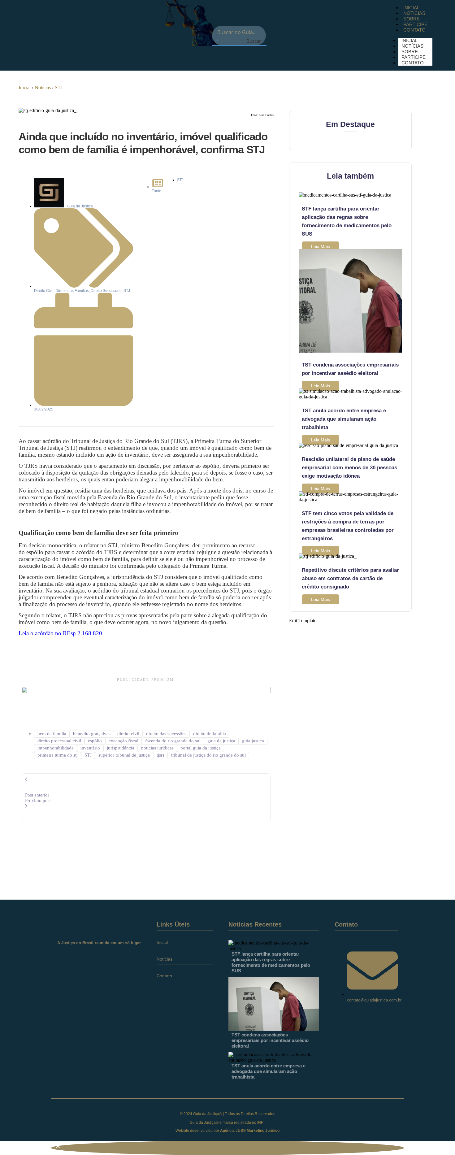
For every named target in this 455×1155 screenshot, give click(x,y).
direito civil (128, 733)
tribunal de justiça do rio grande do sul (208, 755)
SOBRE (411, 18)
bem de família (51, 733)
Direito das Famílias (72, 291)
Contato (164, 975)
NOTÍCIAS (414, 13)
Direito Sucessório (106, 291)
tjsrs (160, 755)
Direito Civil (44, 291)
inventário (90, 747)
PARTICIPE (415, 24)
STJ (59, 87)
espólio (95, 740)
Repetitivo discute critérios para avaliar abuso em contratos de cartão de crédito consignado (350, 578)
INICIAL (411, 7)
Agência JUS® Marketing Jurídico (250, 1130)
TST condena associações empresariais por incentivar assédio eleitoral (270, 1040)
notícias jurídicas (157, 747)
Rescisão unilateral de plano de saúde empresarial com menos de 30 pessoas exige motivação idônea (349, 467)
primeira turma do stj (57, 755)
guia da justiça (221, 740)
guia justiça (253, 740)
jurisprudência (120, 747)
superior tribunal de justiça (124, 755)
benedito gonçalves (91, 733)
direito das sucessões (166, 733)
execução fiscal (123, 740)
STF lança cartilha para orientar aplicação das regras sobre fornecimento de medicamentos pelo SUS (271, 962)
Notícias (43, 87)
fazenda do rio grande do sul (173, 740)
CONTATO (414, 30)
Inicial (25, 87)
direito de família (209, 733)
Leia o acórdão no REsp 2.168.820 (60, 633)
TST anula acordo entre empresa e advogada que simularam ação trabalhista (344, 419)
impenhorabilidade (55, 747)
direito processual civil (59, 740)
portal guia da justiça (200, 747)
